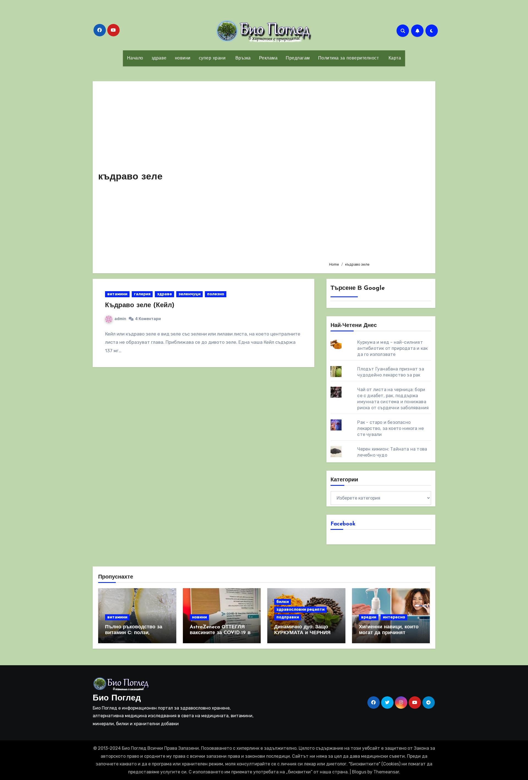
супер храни (212, 58)
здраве (159, 58)
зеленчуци (189, 294)
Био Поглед (117, 698)
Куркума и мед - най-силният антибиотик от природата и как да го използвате (392, 348)
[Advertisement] (378, 172)
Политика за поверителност (348, 58)
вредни (368, 617)
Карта (394, 58)
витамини (117, 294)
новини (183, 58)
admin (120, 319)
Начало (135, 58)
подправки (287, 617)
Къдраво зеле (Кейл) (139, 305)
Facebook (343, 524)
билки (282, 601)
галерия (142, 294)
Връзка (242, 58)
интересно (394, 617)
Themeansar (386, 771)
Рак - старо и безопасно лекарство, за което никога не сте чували (390, 428)
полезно (215, 294)
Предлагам (298, 58)
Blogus (359, 771)
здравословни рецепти (300, 609)
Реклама (268, 58)
